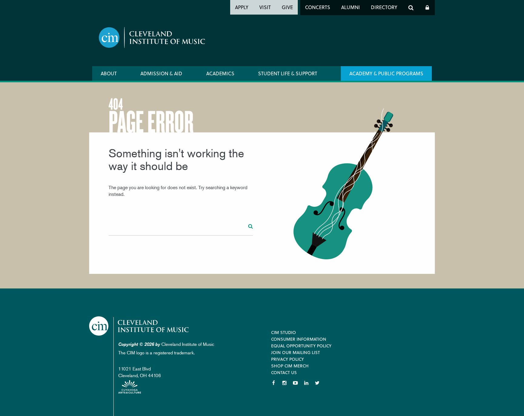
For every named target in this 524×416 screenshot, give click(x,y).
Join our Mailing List (295, 352)
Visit (265, 7)
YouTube (295, 382)
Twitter (317, 382)
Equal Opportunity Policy (301, 346)
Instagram (284, 382)
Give (287, 7)
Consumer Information (298, 339)
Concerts (317, 7)
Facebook (273, 382)
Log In (427, 7)
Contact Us (284, 372)
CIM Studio (283, 332)
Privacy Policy (287, 359)
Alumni (350, 7)
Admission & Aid (161, 73)
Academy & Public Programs (386, 73)
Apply (241, 7)
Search (411, 7)
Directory (384, 7)
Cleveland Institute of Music (139, 326)
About (109, 73)
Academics (220, 73)
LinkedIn (306, 382)
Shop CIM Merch (290, 366)
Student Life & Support (287, 73)
